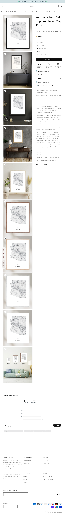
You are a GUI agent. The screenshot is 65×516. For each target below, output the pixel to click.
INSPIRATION (45, 460)
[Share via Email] (46, 164)
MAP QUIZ (25, 482)
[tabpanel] (32, 441)
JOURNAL (45, 485)
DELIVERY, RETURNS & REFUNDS (30, 466)
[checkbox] (47, 431)
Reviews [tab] (8, 426)
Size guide (39, 36)
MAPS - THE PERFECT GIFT (48, 479)
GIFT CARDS (45, 470)
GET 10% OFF (3, 264)
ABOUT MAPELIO (26, 463)
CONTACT (25, 476)
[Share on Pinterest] (44, 164)
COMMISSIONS (46, 466)
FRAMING (45, 473)
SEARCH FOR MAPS (27, 460)
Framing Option (40, 45)
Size (37, 39)
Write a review (57, 425)
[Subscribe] (26, 494)
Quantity (38, 51)
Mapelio (12, 510)
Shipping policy (50, 512)
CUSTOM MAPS (46, 463)
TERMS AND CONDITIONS (28, 470)
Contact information (58, 512)
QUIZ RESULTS (26, 485)
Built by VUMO (38, 510)
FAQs (44, 482)
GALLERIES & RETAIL (47, 476)
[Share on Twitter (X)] (42, 164)
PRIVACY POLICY (26, 473)
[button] (2, 5)
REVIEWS (25, 479)
